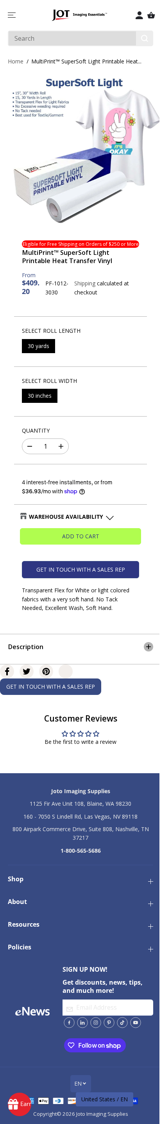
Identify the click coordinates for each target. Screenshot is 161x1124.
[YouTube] (133, 1022)
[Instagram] (93, 1022)
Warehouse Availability (66, 516)
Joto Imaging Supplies (100, 1113)
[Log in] (139, 15)
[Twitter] (26, 667)
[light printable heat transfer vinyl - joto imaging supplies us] (82, 150)
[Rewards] (19, 1104)
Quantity (36, 430)
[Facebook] (7, 667)
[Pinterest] (46, 667)
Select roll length (51, 330)
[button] (12, 15)
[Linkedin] (80, 1022)
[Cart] (151, 15)
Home (15, 61)
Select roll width (49, 380)
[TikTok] (120, 1022)
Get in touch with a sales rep (80, 569)
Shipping (84, 283)
